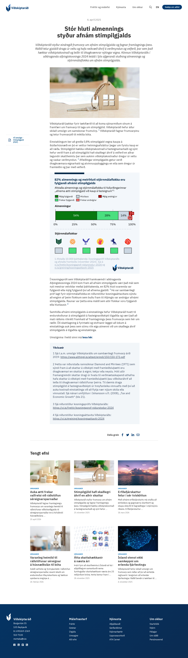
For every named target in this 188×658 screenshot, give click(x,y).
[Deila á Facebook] (122, 434)
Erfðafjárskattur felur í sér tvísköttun (132, 493)
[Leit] (150, 7)
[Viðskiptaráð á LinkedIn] (19, 645)
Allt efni (72, 639)
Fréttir (72, 624)
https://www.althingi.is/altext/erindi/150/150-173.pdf (92, 357)
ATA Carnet (114, 639)
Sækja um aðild (172, 7)
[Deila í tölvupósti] (138, 434)
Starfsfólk (154, 624)
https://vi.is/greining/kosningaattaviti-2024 (78, 418)
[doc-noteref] (98, 131)
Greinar (72, 628)
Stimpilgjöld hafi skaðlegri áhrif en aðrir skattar (92, 493)
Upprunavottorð (117, 635)
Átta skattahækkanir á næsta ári (88, 559)
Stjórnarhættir (116, 631)
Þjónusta (121, 7)
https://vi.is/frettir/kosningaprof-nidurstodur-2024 (83, 407)
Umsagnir (34, 488)
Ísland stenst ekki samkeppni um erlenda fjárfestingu (132, 560)
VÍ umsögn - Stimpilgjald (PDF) (18, 140)
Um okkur (137, 7)
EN (157, 7)
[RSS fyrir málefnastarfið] (27, 645)
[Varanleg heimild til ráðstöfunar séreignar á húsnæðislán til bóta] (50, 538)
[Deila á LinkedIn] (132, 434)
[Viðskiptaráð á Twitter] (23, 645)
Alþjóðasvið (114, 624)
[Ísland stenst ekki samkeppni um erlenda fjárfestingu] (138, 538)
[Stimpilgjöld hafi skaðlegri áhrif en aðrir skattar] (94, 472)
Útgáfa (72, 631)
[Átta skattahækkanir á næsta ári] (94, 538)
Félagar (153, 631)
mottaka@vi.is (19, 639)
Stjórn (152, 628)
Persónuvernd (156, 639)
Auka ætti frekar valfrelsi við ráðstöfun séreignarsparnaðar (45, 495)
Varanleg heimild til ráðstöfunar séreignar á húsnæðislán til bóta (45, 560)
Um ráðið (154, 635)
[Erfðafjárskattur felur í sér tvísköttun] (138, 472)
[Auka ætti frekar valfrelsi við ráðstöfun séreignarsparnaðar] (50, 472)
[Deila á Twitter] (127, 434)
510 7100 (18, 635)
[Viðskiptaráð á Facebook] (14, 645)
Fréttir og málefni (100, 7)
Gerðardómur (115, 628)
